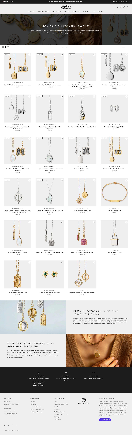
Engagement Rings (43, 11)
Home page (57, 417)
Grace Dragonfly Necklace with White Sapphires (50, 127)
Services (86, 11)
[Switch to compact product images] (8, 47)
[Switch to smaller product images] (5, 47)
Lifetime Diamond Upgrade (37, 409)
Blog (93, 11)
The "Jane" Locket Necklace (82, 168)
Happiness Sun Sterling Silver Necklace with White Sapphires (50, 169)
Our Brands (33, 404)
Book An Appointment (9, 411)
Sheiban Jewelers (8, 401)
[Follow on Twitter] (8, 425)
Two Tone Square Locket (114, 252)
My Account (57, 409)
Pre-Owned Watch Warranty (61, 414)
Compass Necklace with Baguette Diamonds (82, 292)
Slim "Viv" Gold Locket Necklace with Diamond (17, 85)
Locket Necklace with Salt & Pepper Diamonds (49, 252)
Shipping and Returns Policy (61, 404)
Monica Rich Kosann (17, 82)
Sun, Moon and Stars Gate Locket (17, 292)
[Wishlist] (124, 7)
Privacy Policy (57, 419)
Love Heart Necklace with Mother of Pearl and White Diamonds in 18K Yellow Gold (82, 86)
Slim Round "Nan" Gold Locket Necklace (114, 168)
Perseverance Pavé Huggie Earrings (114, 127)
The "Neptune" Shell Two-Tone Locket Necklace (82, 127)
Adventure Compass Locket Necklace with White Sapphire (17, 127)
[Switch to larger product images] (3, 47)
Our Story (32, 401)
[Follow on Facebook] (4, 425)
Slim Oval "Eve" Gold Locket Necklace (50, 85)
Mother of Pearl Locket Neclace (17, 252)
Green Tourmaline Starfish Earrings (50, 292)
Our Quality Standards (35, 406)
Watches (31, 11)
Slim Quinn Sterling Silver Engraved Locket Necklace (114, 86)
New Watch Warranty (59, 412)
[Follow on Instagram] (12, 425)
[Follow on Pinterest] (16, 425)
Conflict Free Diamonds (36, 412)
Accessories (76, 11)
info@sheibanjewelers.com (10, 413)
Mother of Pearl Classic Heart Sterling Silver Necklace (50, 211)
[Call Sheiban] (129, 1)
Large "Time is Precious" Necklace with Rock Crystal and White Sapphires (17, 211)
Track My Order (57, 406)
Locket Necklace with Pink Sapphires (82, 252)
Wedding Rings (56, 11)
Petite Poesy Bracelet (114, 210)
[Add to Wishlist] (29, 54)
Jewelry (66, 11)
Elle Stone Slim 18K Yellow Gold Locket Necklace (17, 169)
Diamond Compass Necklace (82, 210)
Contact (101, 11)
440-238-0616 (7, 408)
